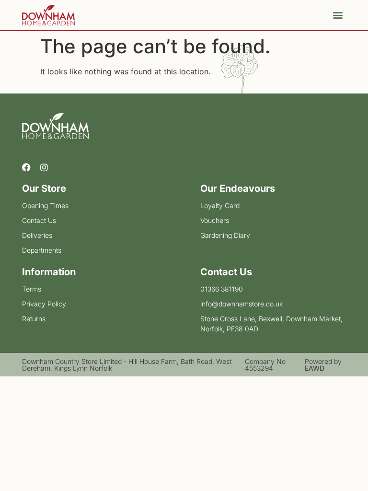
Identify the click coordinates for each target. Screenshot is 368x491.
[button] (338, 15)
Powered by (323, 364)
